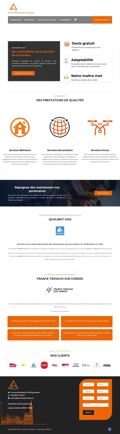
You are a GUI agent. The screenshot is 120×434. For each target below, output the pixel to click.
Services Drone (100, 150)
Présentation (16, 20)
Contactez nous (39, 5)
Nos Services (28, 20)
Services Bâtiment (20, 150)
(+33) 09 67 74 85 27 (17, 395)
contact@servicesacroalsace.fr (22, 398)
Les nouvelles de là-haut (47, 20)
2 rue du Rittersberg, (18, 392)
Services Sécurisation (60, 150)
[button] (9, 365)
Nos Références (65, 20)
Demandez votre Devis (101, 20)
